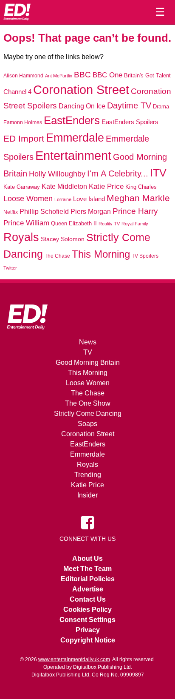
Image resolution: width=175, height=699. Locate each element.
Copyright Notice (87, 640)
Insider (87, 495)
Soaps (87, 423)
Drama (161, 106)
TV (87, 352)
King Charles (141, 187)
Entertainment (73, 155)
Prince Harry (135, 211)
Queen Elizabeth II (74, 223)
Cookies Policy (87, 609)
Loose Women (28, 198)
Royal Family (134, 223)
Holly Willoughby (57, 174)
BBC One (107, 75)
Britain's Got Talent (147, 76)
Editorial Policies (88, 578)
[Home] (17, 12)
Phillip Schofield (44, 211)
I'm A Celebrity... (117, 173)
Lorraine (62, 199)
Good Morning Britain (88, 362)
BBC (82, 74)
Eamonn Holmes (22, 122)
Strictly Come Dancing (87, 413)
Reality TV (109, 223)
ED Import (23, 138)
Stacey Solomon (63, 239)
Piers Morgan (91, 211)
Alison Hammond (23, 76)
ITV (158, 173)
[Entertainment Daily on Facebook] (87, 521)
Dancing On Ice (82, 106)
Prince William (26, 223)
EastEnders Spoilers (130, 121)
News (87, 342)
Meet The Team (87, 568)
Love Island (89, 198)
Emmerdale (75, 137)
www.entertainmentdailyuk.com (74, 659)
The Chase (57, 256)
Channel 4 (17, 91)
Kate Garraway (21, 187)
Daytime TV (129, 105)
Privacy (88, 630)
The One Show (87, 403)
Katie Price (106, 186)
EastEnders (72, 120)
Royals (21, 237)
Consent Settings (87, 619)
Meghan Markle (138, 198)
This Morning (101, 254)
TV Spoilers (145, 256)
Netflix (10, 212)
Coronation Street (81, 90)
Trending (87, 474)
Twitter (10, 267)
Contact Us (88, 599)
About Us (87, 558)
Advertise (87, 589)
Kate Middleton (64, 186)
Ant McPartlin (58, 75)
